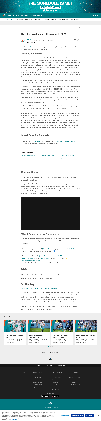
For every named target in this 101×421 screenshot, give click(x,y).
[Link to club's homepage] (4, 15)
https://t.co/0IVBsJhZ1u (71, 141)
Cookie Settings (65, 415)
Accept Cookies (89, 415)
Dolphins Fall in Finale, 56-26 (48, 155)
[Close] (98, 415)
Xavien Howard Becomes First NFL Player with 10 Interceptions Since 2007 (67, 157)
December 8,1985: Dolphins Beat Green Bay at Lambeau (39, 355)
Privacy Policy (13, 419)
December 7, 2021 (56, 329)
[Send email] (75, 40)
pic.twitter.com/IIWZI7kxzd (31, 327)
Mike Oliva (29, 39)
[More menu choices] (43, 15)
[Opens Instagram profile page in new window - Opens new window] (32, 42)
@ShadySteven (58, 141)
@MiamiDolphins (44, 322)
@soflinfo (72, 315)
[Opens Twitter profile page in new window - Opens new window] (30, 42)
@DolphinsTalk (36, 141)
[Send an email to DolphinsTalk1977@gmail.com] (34, 42)
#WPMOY (59, 322)
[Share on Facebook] (69, 40)
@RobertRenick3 (47, 315)
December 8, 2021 (53, 144)
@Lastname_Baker (28, 325)
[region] (50, 415)
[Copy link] (78, 40)
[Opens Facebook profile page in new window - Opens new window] (28, 42)
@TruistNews (45, 325)
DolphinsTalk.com (35, 47)
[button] (50, 180)
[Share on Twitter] (72, 40)
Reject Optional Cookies (77, 415)
